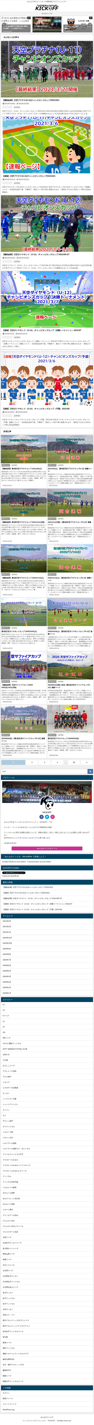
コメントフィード (9, 1404)
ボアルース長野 (9, 1193)
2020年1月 (7, 993)
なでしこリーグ (9, 1065)
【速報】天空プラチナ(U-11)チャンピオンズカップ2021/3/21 (28, 176)
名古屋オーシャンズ (10, 1248)
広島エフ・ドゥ (9, 1315)
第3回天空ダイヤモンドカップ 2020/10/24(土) (19, 631)
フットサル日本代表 (10, 1182)
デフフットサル (9, 1126)
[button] (4, 24)
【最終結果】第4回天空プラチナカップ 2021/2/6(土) (21, 468)
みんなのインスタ (47, 13)
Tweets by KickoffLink (10, 876)
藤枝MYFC (7, 1370)
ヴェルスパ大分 (9, 1221)
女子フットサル (9, 1298)
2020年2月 (7, 987)
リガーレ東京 (8, 1209)
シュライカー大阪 (9, 1099)
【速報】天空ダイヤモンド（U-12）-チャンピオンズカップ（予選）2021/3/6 (36, 409)
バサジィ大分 (8, 1137)
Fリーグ (6, 1016)
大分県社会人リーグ (10, 1287)
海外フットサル (9, 1348)
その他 (5, 1060)
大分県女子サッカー (10, 1276)
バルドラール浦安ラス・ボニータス (16, 1148)
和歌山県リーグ (9, 1254)
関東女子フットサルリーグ (13, 1381)
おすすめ (17, 107)
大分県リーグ (8, 1270)
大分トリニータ (9, 1265)
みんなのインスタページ (47, 848)
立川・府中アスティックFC (13, 1365)
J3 (4, 1027)
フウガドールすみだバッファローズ (16, 1165)
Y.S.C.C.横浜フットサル (12, 1043)
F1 (4, 1005)
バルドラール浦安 (9, 1143)
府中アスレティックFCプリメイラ (16, 1320)
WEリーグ (7, 1038)
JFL (4, 1032)
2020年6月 (7, 965)
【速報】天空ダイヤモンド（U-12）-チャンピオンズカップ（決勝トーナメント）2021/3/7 (41, 330)
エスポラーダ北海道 (10, 1088)
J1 (4, 1021)
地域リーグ (7, 1259)
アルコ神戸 (7, 1077)
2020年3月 (7, 982)
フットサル (7, 1176)
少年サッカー (8, 1309)
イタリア (6, 1082)
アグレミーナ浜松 (9, 1071)
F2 (4, 1010)
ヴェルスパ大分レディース (13, 1226)
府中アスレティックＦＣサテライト (16, 1326)
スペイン (6, 1110)
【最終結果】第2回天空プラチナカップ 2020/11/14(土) (22, 578)
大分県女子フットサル (11, 1282)
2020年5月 (7, 971)
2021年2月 (7, 926)
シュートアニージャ (10, 1104)
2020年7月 (7, 960)
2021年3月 (7, 921)
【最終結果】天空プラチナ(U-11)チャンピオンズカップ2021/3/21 (30, 100)
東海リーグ (7, 1342)
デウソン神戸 (8, 1121)
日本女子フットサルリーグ (13, 1331)
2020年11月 (7, 938)
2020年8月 (7, 954)
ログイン (6, 1393)
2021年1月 (7, 932)
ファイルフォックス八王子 (13, 1154)
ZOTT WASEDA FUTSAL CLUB (15, 1049)
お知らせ (6, 1054)
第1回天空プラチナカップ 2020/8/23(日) (63, 738)
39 (74, 762)
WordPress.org (8, 1409)
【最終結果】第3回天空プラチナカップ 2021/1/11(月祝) (23, 522)
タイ (4, 1115)
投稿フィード (8, 1398)
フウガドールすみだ (10, 1160)
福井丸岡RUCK (8, 1359)
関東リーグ (7, 1376)
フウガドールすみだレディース (15, 1171)
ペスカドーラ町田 (9, 1187)
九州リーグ (7, 1237)
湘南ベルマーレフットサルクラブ (15, 1353)
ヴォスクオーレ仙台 (10, 1232)
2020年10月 (7, 943)
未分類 (5, 1337)
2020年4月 (7, 976)
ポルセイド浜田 (9, 1204)
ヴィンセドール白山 (10, 1215)
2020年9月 (7, 949)
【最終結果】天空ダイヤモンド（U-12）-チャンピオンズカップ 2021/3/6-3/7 (35, 254)
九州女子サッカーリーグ (12, 1243)
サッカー (6, 1093)
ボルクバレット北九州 (11, 1198)
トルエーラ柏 (8, 1132)
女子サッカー (8, 1293)
